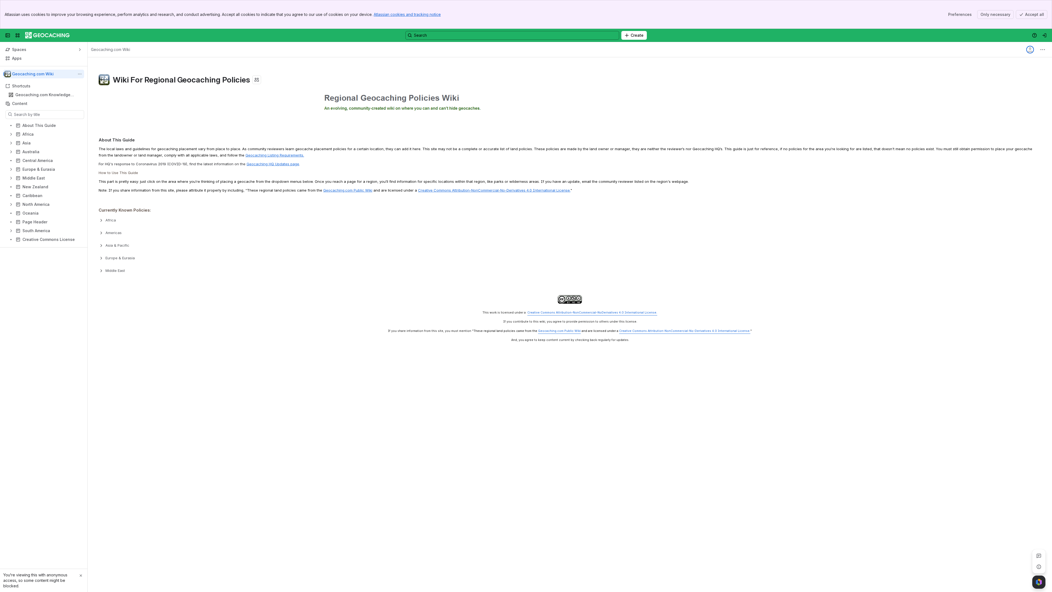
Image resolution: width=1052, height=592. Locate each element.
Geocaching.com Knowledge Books (42, 95)
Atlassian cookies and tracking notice (407, 14)
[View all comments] (1038, 555)
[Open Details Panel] (1038, 566)
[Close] (81, 575)
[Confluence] (47, 35)
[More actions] (79, 74)
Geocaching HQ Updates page (273, 164)
